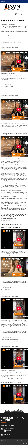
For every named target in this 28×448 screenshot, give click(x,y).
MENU (5, 1)
